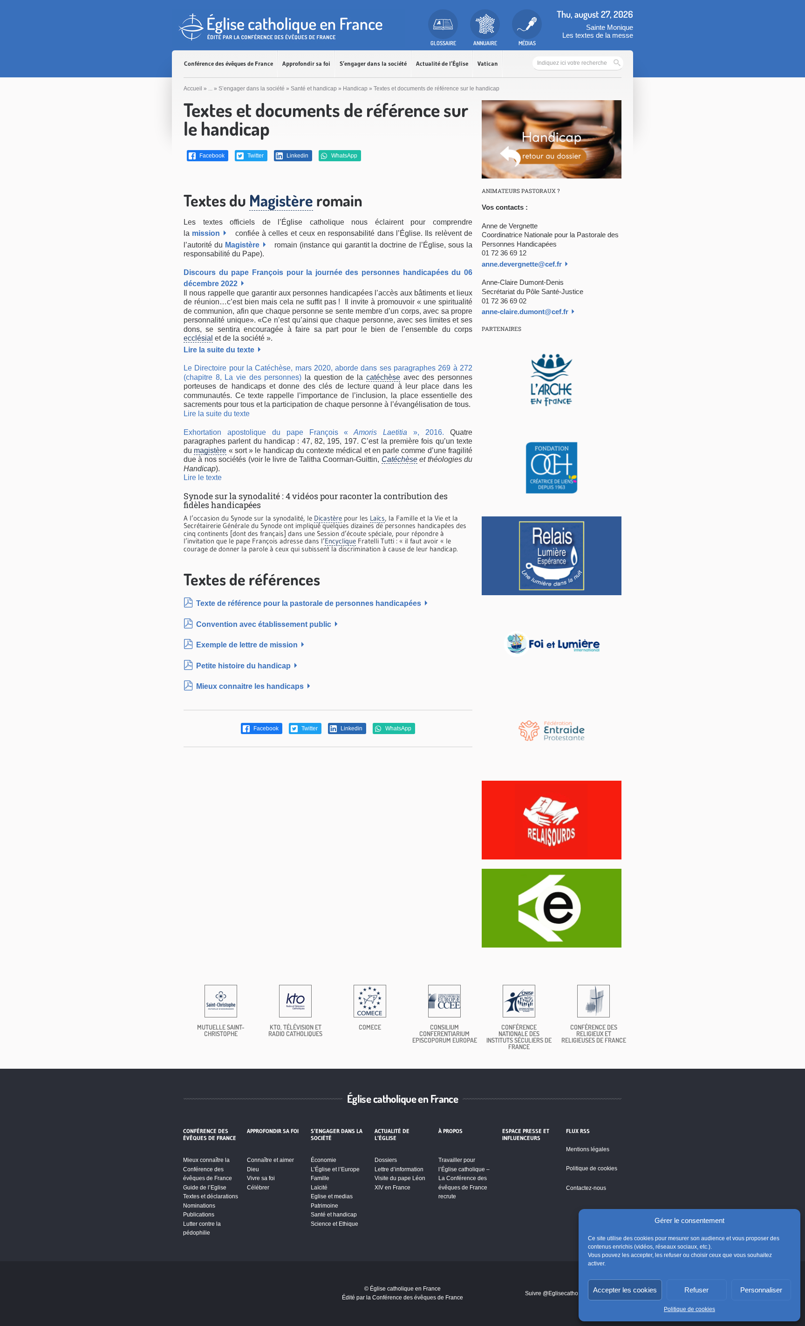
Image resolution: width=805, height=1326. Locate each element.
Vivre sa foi (261, 1178)
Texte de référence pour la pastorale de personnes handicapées (308, 603)
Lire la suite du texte (219, 350)
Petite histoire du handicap (243, 666)
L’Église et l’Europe (335, 1169)
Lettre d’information (399, 1169)
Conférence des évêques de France (228, 63)
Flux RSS (578, 1131)
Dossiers (386, 1160)
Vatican (488, 63)
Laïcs (377, 518)
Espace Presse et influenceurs (525, 1134)
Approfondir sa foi (306, 63)
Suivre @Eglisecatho (551, 1293)
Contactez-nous (586, 1188)
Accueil (193, 88)
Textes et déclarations (210, 1196)
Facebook (211, 155)
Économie (323, 1160)
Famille (320, 1178)
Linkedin (296, 155)
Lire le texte (203, 477)
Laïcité (319, 1187)
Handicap (355, 88)
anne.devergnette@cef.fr (522, 264)
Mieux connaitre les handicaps (250, 686)
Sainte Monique (609, 27)
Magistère (281, 200)
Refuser (696, 1290)
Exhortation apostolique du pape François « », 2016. (314, 432)
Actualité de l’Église (442, 63)
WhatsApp (343, 155)
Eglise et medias (332, 1196)
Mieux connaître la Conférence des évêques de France (207, 1169)
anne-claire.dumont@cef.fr (525, 312)
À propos (450, 1131)
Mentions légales (587, 1149)
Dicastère (328, 518)
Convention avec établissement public (263, 624)
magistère (210, 450)
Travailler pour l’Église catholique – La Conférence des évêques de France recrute (464, 1178)
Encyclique (340, 540)
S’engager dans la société (373, 63)
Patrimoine (324, 1205)
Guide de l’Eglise (204, 1187)
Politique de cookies (689, 1309)
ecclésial (198, 338)
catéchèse (383, 377)
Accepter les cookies (625, 1290)
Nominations (199, 1205)
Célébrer (258, 1187)
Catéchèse (399, 459)
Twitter (255, 155)
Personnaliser (761, 1290)
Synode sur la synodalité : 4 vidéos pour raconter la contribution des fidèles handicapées (316, 500)
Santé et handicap (314, 88)
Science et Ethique (334, 1224)
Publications (198, 1214)
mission (206, 233)
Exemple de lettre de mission (247, 645)
